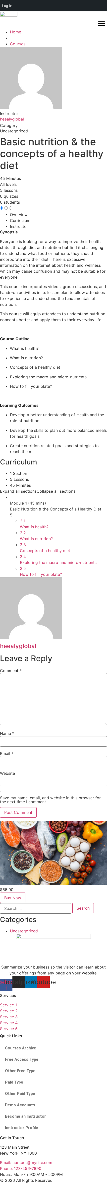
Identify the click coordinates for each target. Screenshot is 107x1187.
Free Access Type (21, 1059)
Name (7, 733)
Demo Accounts (20, 1105)
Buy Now (12, 897)
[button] (101, 23)
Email (6, 753)
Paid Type (14, 1082)
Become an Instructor (25, 1116)
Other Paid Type (20, 1093)
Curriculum (20, 220)
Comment (11, 671)
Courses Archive (20, 1048)
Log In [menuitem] (7, 5)
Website (7, 773)
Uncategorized (24, 930)
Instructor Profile (21, 1127)
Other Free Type (20, 1070)
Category (9, 125)
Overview (19, 215)
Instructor (9, 114)
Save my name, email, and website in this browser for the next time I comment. (50, 800)
